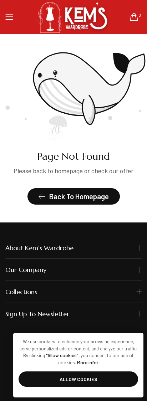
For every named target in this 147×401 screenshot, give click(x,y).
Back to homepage (79, 196)
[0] (134, 17)
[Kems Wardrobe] (73, 17)
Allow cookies (78, 379)
